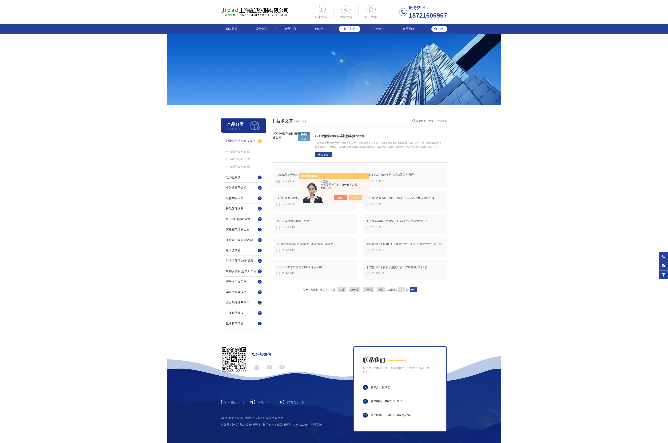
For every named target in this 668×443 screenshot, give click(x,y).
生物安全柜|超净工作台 (241, 271)
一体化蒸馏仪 (235, 313)
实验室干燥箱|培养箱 (239, 240)
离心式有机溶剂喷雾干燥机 (293, 220)
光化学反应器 (235, 198)
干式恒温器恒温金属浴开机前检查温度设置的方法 (396, 220)
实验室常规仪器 (236, 292)
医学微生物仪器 (236, 281)
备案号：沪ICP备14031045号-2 (240, 424)
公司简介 (234, 403)
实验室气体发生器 (237, 229)
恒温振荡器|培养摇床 (239, 260)
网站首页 (231, 28)
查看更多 (323, 154)
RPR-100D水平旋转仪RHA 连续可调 (299, 267)
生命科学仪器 (235, 323)
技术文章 (349, 28)
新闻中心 (320, 28)
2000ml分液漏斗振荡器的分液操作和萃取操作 (304, 244)
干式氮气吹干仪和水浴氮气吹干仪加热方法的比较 (396, 267)
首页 (430, 121)
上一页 (354, 289)
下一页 (368, 289)
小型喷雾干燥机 (236, 187)
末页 (381, 289)
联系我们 (408, 28)
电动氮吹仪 (233, 177)
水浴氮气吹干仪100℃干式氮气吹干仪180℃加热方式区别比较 (404, 244)
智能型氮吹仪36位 (239, 151)
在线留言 (378, 28)
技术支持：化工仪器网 (277, 424)
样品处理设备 (235, 208)
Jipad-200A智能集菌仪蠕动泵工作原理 (390, 174)
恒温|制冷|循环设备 (238, 219)
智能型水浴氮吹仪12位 (241, 141)
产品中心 (290, 28)
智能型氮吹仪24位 (239, 166)
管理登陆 (316, 424)
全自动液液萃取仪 (237, 302)
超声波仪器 (233, 250)
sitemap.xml (300, 424)
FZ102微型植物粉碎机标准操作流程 (340, 136)
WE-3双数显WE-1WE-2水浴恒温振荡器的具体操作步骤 (400, 197)
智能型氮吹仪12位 (239, 159)
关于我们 (261, 28)
